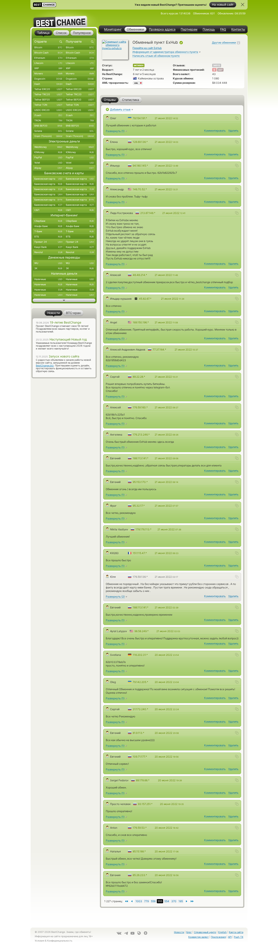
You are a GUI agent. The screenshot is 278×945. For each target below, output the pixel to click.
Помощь (209, 29)
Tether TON (48, 104)
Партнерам (189, 29)
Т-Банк (48, 231)
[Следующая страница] (131, 901)
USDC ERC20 (48, 110)
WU (48, 263)
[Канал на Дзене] (145, 933)
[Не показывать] (242, 4)
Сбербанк (48, 220)
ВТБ (48, 236)
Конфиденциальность (59, 940)
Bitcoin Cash (48, 52)
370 (173, 901)
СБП (48, 210)
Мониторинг (113, 29)
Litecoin (48, 63)
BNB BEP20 (48, 125)
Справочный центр (205, 932)
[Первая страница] (192, 901)
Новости (179, 932)
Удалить (233, 130)
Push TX (238, 936)
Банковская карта (48, 178)
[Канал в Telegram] (126, 933)
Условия (39, 940)
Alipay (48, 167)
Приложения (218, 936)
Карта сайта (236, 932)
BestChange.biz (45, 365)
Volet (48, 162)
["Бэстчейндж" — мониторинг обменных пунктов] (64, 18)
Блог (189, 932)
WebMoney (48, 147)
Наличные (48, 279)
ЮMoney (48, 152)
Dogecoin (48, 78)
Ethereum (48, 57)
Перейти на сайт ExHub (147, 48)
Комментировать (215, 130)
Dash (48, 83)
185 (181, 901)
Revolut (48, 252)
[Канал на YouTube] (132, 933)
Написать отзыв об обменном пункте (156, 55)
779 (146, 901)
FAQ (223, 29)
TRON (48, 120)
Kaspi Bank (48, 247)
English (222, 932)
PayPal (48, 157)
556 (153, 901)
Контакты (238, 29)
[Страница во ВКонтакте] (119, 933)
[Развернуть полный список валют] (64, 300)
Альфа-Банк (48, 226)
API (230, 936)
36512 (216, 65)
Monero (48, 73)
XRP (48, 68)
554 (166, 901)
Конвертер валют (198, 936)
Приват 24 (48, 241)
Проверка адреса (162, 29)
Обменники (135, 29)
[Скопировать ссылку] (236, 118)
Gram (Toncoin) (48, 136)
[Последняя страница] (126, 901)
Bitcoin (48, 47)
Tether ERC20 (48, 89)
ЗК (48, 268)
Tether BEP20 (48, 99)
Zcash (48, 115)
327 (220, 69)
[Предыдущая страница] (186, 901)
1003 (139, 901)
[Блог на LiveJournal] (139, 933)
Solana (48, 130)
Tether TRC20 (48, 94)
